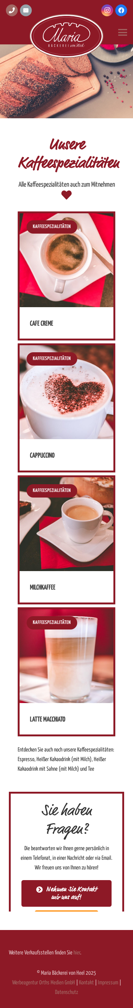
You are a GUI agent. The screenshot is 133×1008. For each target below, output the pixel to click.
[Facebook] (121, 10)
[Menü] (122, 32)
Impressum (108, 982)
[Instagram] (107, 10)
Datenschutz (66, 992)
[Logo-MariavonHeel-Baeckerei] (67, 36)
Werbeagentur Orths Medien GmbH (43, 982)
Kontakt (86, 982)
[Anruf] (12, 10)
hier (77, 953)
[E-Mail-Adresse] (26, 10)
